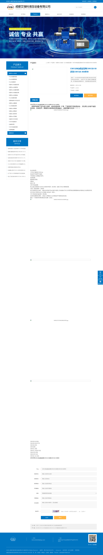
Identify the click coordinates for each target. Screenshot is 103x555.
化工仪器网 (70, 550)
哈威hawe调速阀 (13, 108)
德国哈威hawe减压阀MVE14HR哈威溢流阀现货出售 (17, 148)
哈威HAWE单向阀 (13, 119)
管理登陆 (77, 550)
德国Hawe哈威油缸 (13, 95)
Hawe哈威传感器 (13, 97)
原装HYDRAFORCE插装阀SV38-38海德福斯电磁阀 (17, 161)
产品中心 (35, 14)
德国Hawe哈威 (13, 73)
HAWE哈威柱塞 (13, 121)
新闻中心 (47, 14)
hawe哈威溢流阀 (13, 105)
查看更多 (11, 133)
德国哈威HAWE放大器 (14, 100)
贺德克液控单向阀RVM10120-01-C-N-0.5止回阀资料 (17, 157)
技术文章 (59, 14)
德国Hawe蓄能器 (13, 103)
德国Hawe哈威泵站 (13, 87)
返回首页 (84, 1)
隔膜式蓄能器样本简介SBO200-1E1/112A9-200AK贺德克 (17, 151)
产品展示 (53, 62)
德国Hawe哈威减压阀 (14, 92)
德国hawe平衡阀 (13, 116)
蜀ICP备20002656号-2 (49, 550)
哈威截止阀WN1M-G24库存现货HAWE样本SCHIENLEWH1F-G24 (17, 170)
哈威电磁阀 (11, 129)
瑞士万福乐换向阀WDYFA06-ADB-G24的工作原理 (17, 176)
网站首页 (11, 14)
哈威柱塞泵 (11, 124)
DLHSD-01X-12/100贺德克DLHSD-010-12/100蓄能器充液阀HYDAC (51, 528)
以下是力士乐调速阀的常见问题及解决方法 (17, 173)
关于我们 (23, 14)
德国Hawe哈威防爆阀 (14, 89)
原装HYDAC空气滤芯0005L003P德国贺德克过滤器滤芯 (17, 154)
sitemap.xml (58, 550)
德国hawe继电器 (13, 111)
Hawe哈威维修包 (13, 79)
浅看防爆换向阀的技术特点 (14, 167)
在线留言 (89, 1)
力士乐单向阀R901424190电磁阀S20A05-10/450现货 (17, 164)
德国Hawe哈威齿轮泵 (14, 84)
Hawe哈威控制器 (13, 76)
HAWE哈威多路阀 (13, 127)
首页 (48, 62)
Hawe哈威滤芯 (12, 82)
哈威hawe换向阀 (13, 113)
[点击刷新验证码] (55, 511)
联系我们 (95, 1)
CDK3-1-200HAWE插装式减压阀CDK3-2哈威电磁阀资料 (49, 525)
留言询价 (90, 95)
